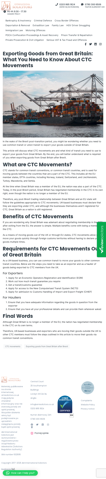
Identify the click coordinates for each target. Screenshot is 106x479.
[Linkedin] (95, 44)
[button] (20, 473)
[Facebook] (32, 424)
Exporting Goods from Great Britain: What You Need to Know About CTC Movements (48, 59)
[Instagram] (100, 44)
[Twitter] (90, 44)
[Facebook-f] (85, 44)
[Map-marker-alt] (32, 427)
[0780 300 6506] (82, 4)
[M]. (13, 469)
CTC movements (12, 346)
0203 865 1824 (67, 4)
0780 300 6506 (93, 4)
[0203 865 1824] (56, 4)
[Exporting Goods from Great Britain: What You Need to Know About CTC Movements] (53, 104)
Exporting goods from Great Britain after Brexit (47, 346)
